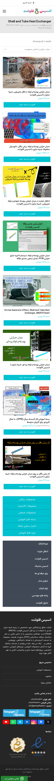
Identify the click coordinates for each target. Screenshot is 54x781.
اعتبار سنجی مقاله (27, 526)
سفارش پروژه (46, 682)
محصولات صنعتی (27, 513)
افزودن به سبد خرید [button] (27, 104)
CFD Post (43, 544)
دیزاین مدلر (43, 581)
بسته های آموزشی (27, 519)
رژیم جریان (43, 588)
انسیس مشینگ (41, 566)
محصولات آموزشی (43, 670)
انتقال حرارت (42, 551)
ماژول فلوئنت (42, 603)
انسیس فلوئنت (45, 25)
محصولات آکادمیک (27, 506)
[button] (4, 11)
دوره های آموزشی (27, 533)
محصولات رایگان (27, 499)
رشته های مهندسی (40, 595)
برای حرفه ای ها (41, 573)
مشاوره (48, 676)
